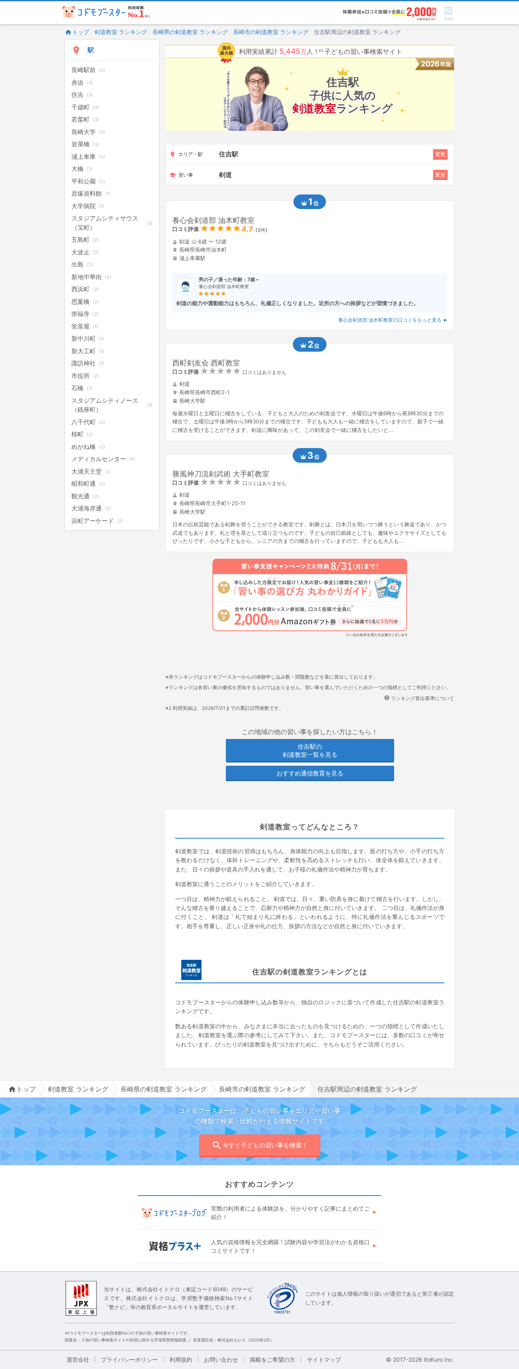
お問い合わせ (221, 1359)
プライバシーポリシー (129, 1359)
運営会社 (77, 1359)
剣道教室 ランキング (120, 31)
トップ (80, 31)
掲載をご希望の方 (272, 1359)
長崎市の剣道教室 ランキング (271, 31)
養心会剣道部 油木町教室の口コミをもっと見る (390, 320)
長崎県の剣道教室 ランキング (190, 31)
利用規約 (180, 1359)
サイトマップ (324, 1359)
